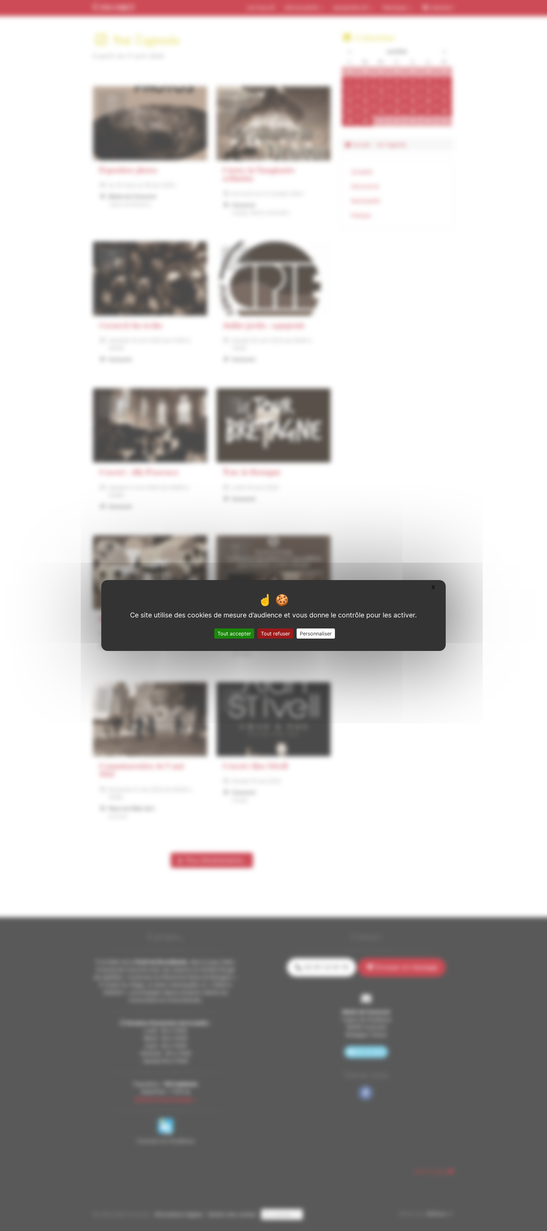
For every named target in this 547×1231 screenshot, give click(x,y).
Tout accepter (234, 633)
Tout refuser (275, 633)
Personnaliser (316, 633)
